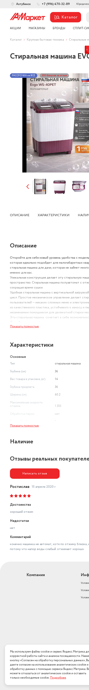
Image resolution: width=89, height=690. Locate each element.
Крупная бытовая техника (45, 39)
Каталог (16, 39)
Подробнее (58, 678)
